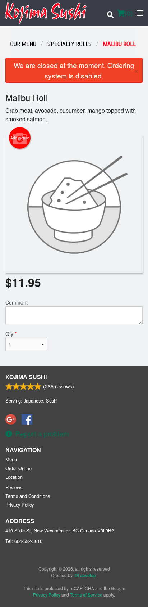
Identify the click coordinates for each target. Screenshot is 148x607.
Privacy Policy (19, 504)
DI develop (85, 575)
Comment (16, 302)
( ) (129, 13)
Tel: (23, 541)
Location (14, 476)
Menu (11, 459)
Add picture (19, 137)
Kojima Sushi (26, 377)
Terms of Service (86, 595)
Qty (11, 333)
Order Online (18, 468)
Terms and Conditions (27, 496)
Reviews (13, 487)
